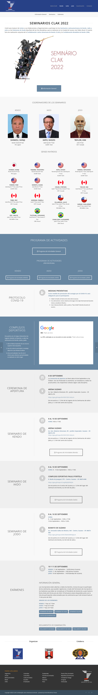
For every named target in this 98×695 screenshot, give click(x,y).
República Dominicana (67, 675)
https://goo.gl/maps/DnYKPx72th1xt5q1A (61, 397)
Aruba (6, 675)
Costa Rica (26, 675)
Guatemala (45, 673)
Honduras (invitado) (48, 675)
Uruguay (63, 679)
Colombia (26, 673)
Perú (43, 681)
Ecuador (26, 679)
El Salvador (27, 681)
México (44, 677)
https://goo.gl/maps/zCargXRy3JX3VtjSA (60, 482)
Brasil (6, 679)
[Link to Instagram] (88, 692)
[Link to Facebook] (86, 692)
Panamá (44, 679)
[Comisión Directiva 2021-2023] (1, 347)
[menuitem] (53, 6)
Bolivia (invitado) (9, 677)
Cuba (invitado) (28, 677)
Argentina (7, 673)
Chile (6, 681)
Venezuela (64, 681)
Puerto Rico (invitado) (67, 673)
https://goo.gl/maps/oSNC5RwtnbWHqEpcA (62, 535)
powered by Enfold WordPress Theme (47, 692)
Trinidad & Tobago (66, 677)
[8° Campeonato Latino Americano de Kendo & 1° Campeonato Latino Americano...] (96, 347)
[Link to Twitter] (91, 692)
